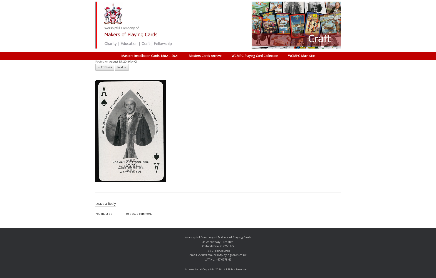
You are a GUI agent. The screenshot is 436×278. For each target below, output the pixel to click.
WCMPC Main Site (301, 56)
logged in (119, 214)
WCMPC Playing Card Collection (255, 56)
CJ (135, 61)
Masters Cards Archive (205, 56)
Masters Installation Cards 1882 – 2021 (150, 56)
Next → (121, 67)
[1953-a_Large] (130, 180)
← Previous (105, 67)
